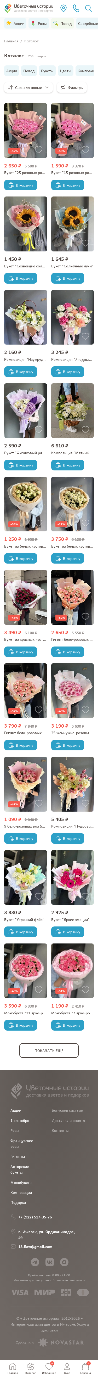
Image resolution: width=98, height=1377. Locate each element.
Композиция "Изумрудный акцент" (34, 359)
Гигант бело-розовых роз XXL (30, 732)
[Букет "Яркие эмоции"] (72, 877)
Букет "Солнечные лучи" (72, 266)
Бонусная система (67, 1110)
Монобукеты (21, 1182)
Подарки (18, 1202)
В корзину (24, 185)
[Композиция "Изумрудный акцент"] (25, 317)
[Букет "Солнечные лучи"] (72, 223)
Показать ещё (49, 1050)
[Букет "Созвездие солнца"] (25, 223)
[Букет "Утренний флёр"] (25, 877)
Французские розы (21, 1143)
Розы (14, 1130)
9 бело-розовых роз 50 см (27, 826)
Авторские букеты (19, 1169)
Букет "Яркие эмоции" (70, 919)
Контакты (60, 1130)
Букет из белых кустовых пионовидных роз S (43, 546)
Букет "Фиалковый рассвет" (28, 453)
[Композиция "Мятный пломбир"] (72, 410)
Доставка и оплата (68, 1120)
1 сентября (19, 1120)
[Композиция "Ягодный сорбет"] (72, 317)
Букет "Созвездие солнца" (27, 266)
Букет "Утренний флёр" (24, 919)
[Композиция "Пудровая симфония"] (72, 784)
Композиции (21, 1192)
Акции (15, 1110)
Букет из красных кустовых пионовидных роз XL (46, 639)
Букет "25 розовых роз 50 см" (30, 172)
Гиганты (17, 1156)
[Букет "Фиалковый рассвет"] (25, 410)
